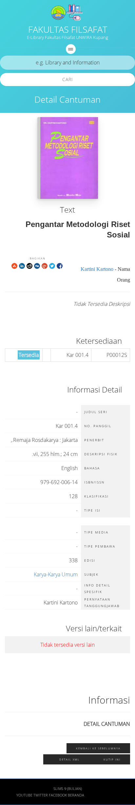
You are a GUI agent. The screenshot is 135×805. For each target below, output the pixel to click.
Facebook (58, 795)
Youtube (24, 795)
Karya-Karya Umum (56, 574)
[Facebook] (60, 266)
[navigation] (71, 49)
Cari (67, 79)
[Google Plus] (45, 266)
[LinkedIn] (22, 266)
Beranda (76, 795)
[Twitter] (52, 266)
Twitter (40, 795)
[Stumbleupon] (14, 266)
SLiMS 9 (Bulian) (67, 788)
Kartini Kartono (97, 269)
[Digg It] (37, 266)
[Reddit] (29, 266)
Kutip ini (112, 759)
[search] (67, 63)
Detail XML (69, 759)
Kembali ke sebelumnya (98, 748)
